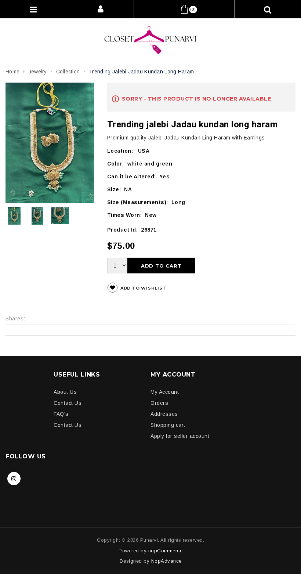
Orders (159, 403)
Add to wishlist (143, 288)
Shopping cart (167, 425)
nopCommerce (165, 550)
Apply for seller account (179, 436)
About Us (65, 392)
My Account (164, 392)
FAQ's (61, 414)
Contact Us (67, 403)
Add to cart (161, 266)
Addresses (164, 414)
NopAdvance (166, 561)
